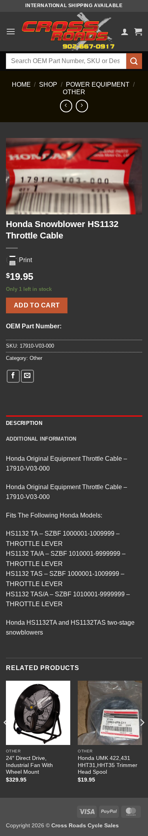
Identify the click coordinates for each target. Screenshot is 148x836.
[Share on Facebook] (13, 376)
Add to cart (37, 305)
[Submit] (134, 61)
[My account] (125, 31)
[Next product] (66, 106)
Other (74, 92)
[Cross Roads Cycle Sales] (68, 31)
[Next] (141, 738)
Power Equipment (97, 84)
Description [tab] (24, 423)
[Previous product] (82, 106)
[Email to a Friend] (27, 376)
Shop (48, 84)
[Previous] (6, 738)
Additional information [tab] (41, 439)
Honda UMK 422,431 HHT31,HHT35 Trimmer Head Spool (107, 765)
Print (25, 260)
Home (21, 84)
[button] (10, 31)
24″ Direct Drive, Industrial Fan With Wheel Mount (29, 765)
